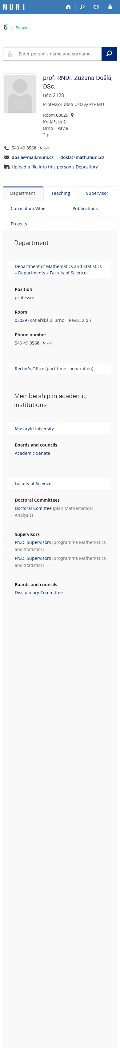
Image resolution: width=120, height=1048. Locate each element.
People (22, 27)
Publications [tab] (85, 208)
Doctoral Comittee (33, 508)
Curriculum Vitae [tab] (28, 208)
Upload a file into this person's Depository (55, 167)
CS (96, 6)
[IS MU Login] (110, 7)
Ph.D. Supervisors (33, 542)
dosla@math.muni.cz (82, 157)
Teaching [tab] (60, 193)
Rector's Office (29, 368)
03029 (62, 115)
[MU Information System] (5, 27)
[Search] (82, 7)
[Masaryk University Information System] (14, 7)
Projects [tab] (19, 224)
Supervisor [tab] (97, 193)
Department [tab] (22, 193)
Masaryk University (34, 429)
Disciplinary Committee (39, 592)
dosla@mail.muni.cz (33, 157)
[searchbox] (59, 54)
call (46, 148)
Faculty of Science (33, 483)
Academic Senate (32, 453)
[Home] (68, 7)
